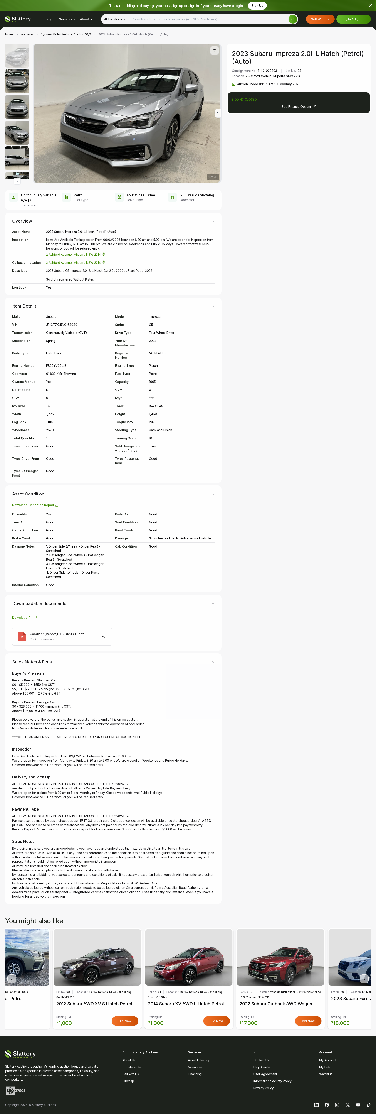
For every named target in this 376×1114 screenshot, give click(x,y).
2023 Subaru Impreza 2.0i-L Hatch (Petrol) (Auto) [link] (133, 34)
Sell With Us (320, 19)
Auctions (27, 34)
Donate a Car (132, 1067)
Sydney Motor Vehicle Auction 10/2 (66, 34)
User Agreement (265, 1074)
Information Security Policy (272, 1081)
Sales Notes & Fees (32, 661)
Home (9, 34)
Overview (22, 221)
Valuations (195, 1067)
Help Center (262, 1067)
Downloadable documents (39, 603)
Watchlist (325, 1074)
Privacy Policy (263, 1088)
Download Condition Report (33, 505)
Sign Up (257, 5)
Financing (195, 1074)
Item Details (24, 306)
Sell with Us (131, 1074)
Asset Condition (28, 494)
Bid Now (216, 1021)
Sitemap (128, 1081)
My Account (327, 1060)
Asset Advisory (198, 1060)
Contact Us (261, 1060)
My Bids (325, 1067)
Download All (22, 617)
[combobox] (115, 19)
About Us (129, 1060)
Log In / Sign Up (354, 19)
